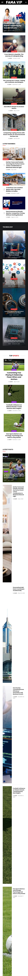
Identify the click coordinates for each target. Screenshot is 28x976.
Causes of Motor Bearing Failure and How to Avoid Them (14, 312)
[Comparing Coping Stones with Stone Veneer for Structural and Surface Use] (14, 122)
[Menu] (2, 2)
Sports (14, 369)
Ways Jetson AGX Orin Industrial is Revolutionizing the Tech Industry (14, 341)
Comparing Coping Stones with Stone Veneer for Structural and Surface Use (14, 134)
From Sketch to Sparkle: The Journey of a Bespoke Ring (14, 55)
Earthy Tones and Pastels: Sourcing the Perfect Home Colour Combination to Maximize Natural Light (15, 164)
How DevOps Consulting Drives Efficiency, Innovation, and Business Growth (14, 253)
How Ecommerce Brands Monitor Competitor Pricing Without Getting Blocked (15, 213)
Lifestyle (14, 51)
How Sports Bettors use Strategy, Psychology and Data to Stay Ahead (14, 435)
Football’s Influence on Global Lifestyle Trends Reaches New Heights (14, 406)
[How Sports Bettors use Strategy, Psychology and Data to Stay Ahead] (14, 423)
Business (5, 159)
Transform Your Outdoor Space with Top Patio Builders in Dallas (14, 189)
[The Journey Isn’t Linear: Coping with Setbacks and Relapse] (14, 70)
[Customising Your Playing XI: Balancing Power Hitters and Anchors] (14, 365)
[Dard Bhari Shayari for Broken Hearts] (14, 96)
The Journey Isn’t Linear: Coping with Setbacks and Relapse (14, 81)
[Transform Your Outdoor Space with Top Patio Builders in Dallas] (14, 179)
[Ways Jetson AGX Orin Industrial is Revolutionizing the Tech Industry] (14, 331)
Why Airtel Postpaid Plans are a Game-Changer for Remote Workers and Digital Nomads (14, 282)
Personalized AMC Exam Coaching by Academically (12, 25)
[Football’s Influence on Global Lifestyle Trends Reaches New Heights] (14, 394)
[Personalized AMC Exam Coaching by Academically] (14, 20)
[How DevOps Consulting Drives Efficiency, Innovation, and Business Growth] (14, 244)
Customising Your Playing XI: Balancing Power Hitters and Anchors (14, 376)
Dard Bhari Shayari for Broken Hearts (14, 107)
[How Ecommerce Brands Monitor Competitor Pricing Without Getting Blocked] (14, 203)
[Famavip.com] (14, 2)
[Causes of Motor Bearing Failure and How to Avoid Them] (14, 302)
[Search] (26, 2)
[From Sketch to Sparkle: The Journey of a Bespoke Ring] (14, 43)
